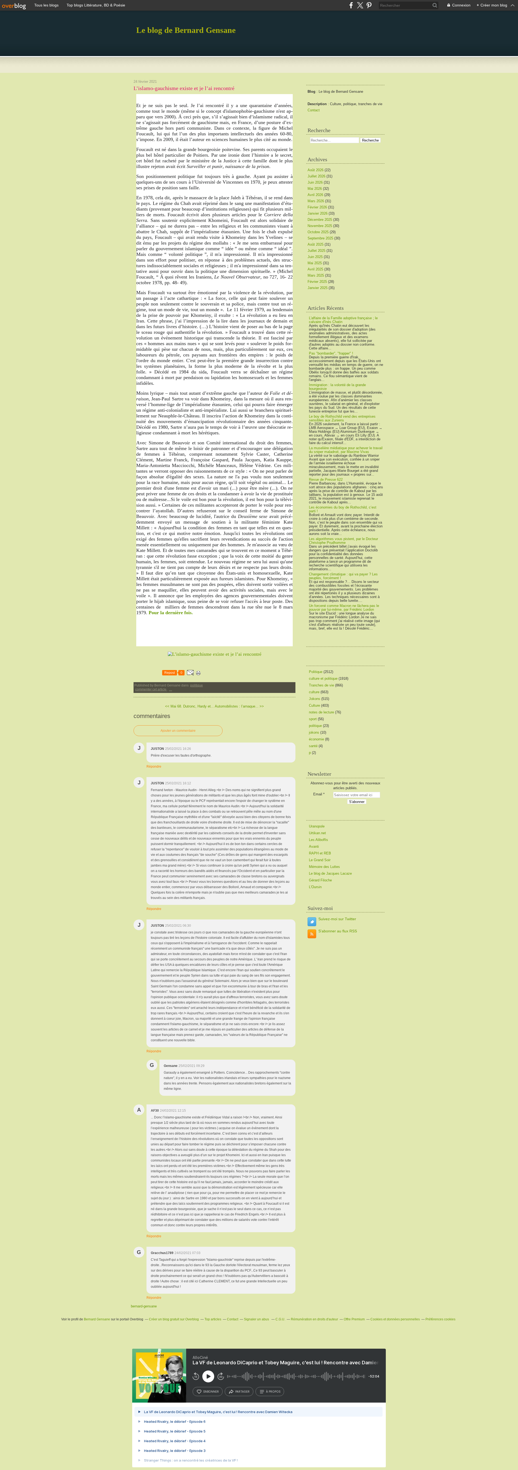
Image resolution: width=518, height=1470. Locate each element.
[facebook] (351, 5)
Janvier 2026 (318, 213)
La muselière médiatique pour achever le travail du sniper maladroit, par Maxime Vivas (346, 450)
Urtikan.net (317, 833)
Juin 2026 (316, 182)
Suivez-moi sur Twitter (337, 919)
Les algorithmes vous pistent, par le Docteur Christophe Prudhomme (343, 541)
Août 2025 (316, 244)
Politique (196, 685)
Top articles (213, 1319)
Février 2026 (318, 207)
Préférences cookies (440, 1319)
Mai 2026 (315, 189)
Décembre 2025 (320, 220)
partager (242, 1391)
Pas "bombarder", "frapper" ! (331, 353)
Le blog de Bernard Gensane (186, 30)
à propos (273, 1391)
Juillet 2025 (317, 251)
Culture (314, 705)
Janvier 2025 (318, 288)
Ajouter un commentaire (178, 731)
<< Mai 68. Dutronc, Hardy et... (189, 706)
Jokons (314, 699)
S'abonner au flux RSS (337, 931)
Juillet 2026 (317, 176)
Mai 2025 (315, 263)
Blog (311, 92)
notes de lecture (321, 712)
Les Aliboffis (318, 840)
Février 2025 (318, 282)
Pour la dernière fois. (171, 612)
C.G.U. (280, 1319)
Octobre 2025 (319, 232)
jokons (314, 732)
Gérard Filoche (320, 880)
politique (315, 726)
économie (316, 739)
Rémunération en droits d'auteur (314, 1319)
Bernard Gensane (97, 1319)
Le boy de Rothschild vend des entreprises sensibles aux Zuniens (342, 418)
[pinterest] (369, 5)
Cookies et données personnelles (395, 1319)
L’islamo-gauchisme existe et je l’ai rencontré (184, 88)
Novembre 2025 (320, 226)
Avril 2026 (316, 195)
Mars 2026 (316, 201)
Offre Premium (354, 1319)
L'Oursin (315, 887)
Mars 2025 (316, 275)
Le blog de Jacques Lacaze (330, 873)
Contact (314, 110)
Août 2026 (316, 170)
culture (314, 692)
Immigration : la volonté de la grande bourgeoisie (337, 387)
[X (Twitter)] (360, 5)
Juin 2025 (316, 257)
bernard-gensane (144, 1306)
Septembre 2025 (321, 238)
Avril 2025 (316, 269)
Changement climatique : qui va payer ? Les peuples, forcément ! (343, 576)
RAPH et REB (320, 853)
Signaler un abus (257, 1319)
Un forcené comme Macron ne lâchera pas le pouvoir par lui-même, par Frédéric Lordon (344, 608)
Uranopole (317, 826)
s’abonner (211, 1391)
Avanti (314, 846)
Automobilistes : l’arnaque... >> (239, 706)
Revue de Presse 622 (326, 480)
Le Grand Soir (319, 860)
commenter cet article (151, 689)
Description (318, 104)
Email (317, 794)
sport (313, 719)
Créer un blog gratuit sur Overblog (174, 1319)
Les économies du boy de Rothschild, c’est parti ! (342, 509)
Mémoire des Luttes (324, 867)
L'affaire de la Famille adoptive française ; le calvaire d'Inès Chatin (343, 320)
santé (313, 746)
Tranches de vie (321, 685)
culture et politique (323, 678)
